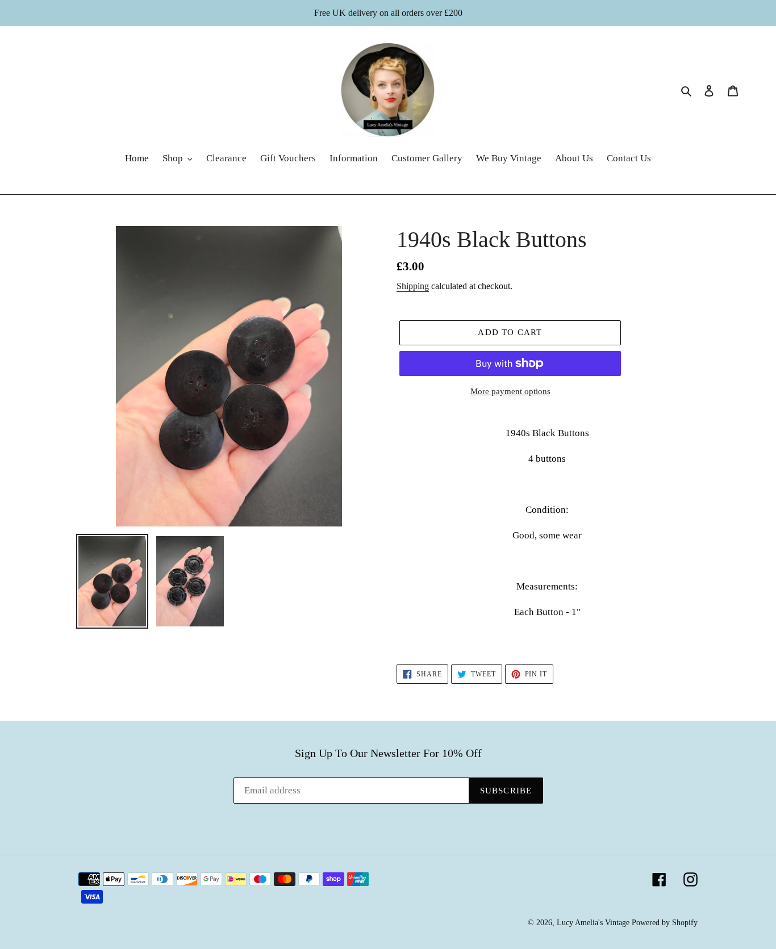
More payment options (510, 391)
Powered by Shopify (665, 922)
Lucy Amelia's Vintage (593, 922)
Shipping (413, 286)
